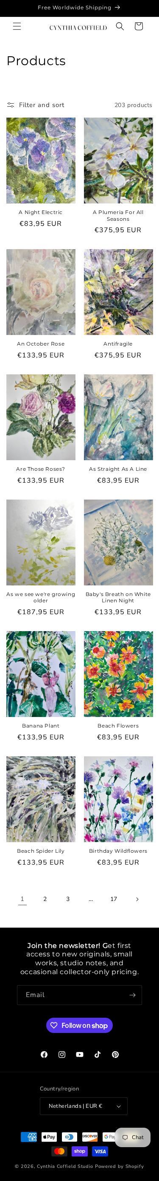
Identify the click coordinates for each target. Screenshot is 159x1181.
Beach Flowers (118, 725)
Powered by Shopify (119, 1166)
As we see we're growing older (40, 597)
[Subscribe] (132, 995)
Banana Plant (40, 725)
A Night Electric (41, 212)
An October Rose (40, 344)
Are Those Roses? (40, 469)
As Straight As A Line (118, 469)
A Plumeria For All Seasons (118, 215)
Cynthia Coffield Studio (65, 1166)
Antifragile (118, 344)
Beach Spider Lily (40, 851)
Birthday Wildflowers (118, 851)
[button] (17, 26)
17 (113, 899)
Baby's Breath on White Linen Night (118, 597)
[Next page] (137, 899)
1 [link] (22, 899)
